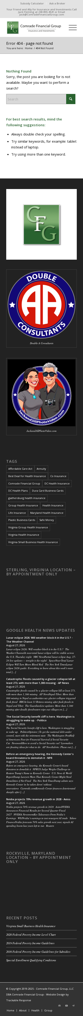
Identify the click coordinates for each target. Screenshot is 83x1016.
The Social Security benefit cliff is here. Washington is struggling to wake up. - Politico (40, 718)
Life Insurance (17, 512)
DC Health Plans (18, 490)
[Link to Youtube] (66, 1005)
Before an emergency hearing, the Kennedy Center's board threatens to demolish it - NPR (40, 756)
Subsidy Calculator (32, 3)
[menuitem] (32, 3)
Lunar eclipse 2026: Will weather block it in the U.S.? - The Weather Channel (39, 639)
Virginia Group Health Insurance (28, 527)
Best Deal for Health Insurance (27, 476)
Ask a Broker (57, 3)
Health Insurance (52, 505)
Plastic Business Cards (21, 520)
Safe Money (46, 520)
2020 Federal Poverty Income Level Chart (31, 934)
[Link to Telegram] (73, 1005)
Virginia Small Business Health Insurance (33, 542)
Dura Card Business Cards (47, 490)
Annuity (41, 468)
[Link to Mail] (59, 1005)
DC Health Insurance (57, 483)
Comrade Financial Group (24, 483)
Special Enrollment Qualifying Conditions (31, 960)
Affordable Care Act (20, 468)
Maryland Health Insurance (46, 512)
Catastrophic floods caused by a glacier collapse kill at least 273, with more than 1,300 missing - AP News (40, 681)
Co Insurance (58, 476)
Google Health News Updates (40, 630)
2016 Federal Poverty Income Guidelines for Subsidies (38, 951)
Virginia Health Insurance (23, 534)
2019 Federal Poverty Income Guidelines (30, 943)
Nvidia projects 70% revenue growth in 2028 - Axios (38, 799)
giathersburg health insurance (26, 498)
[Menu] (70, 27)
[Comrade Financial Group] (34, 27)
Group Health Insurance (23, 505)
